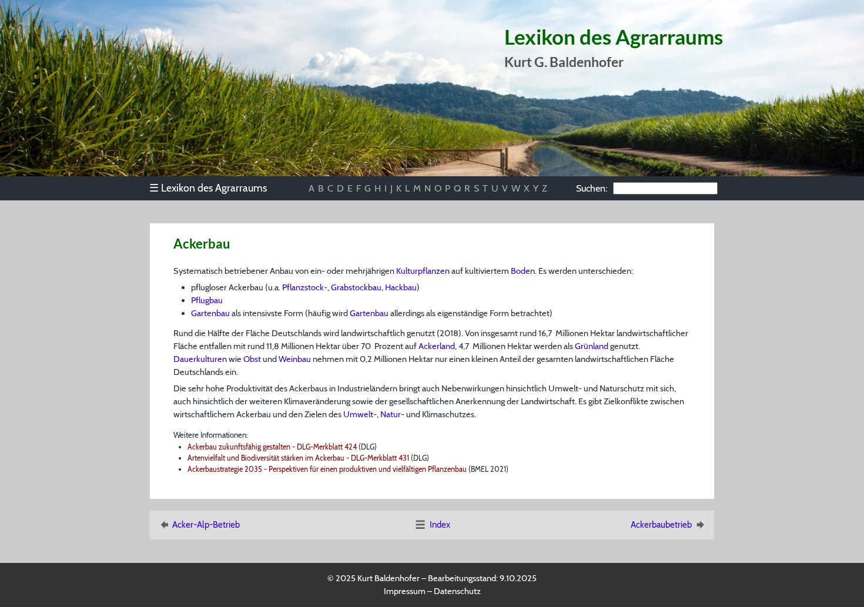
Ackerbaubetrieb (661, 524)
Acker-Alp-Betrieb (206, 524)
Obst (252, 359)
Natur (390, 414)
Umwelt (358, 414)
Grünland (591, 346)
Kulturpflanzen (423, 271)
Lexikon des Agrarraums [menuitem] (208, 188)
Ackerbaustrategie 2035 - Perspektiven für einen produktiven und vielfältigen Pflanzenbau (327, 469)
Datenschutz (457, 591)
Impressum (405, 591)
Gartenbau (210, 313)
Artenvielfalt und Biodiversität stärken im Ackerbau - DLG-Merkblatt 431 (298, 458)
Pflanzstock (303, 287)
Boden (523, 271)
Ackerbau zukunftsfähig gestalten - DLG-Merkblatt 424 (272, 446)
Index (440, 524)
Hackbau (401, 287)
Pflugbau (207, 300)
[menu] (214, 188)
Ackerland (436, 346)
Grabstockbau (356, 287)
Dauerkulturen (200, 359)
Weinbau (295, 359)
